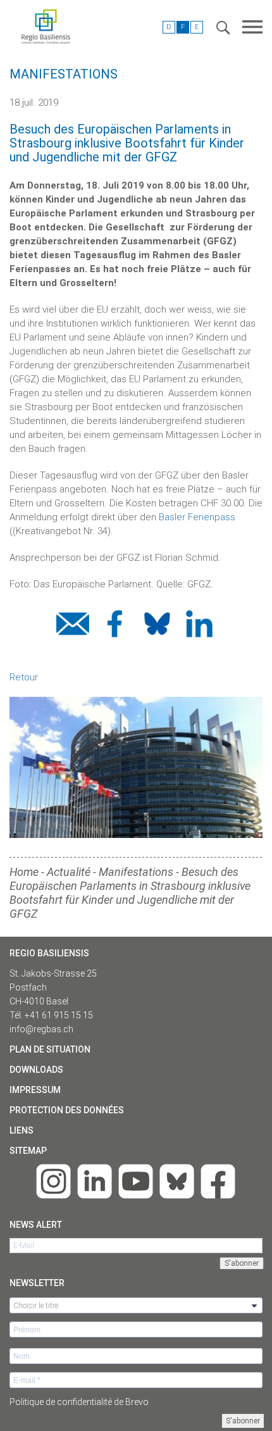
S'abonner (243, 1420)
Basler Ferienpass (197, 517)
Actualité (68, 871)
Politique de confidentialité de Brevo (79, 1402)
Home (24, 871)
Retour (23, 677)
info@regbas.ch (41, 1029)
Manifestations (136, 871)
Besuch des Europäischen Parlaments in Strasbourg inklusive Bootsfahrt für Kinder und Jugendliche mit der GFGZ (129, 892)
